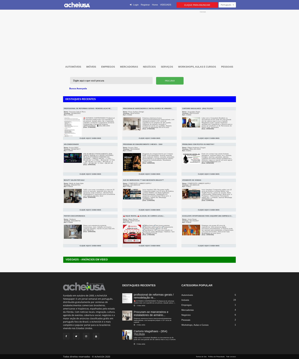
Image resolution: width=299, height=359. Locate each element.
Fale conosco (231, 356)
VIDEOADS (165, 4)
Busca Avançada (78, 88)
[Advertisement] (149, 34)
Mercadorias (129, 66)
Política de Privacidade (216, 356)
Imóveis (91, 66)
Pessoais (227, 66)
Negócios (149, 66)
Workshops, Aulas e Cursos (197, 66)
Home (155, 4)
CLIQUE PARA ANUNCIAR (197, 5)
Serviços (167, 66)
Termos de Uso (201, 356)
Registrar (145, 4)
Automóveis (73, 66)
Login (136, 4)
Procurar (170, 80)
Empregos (108, 66)
